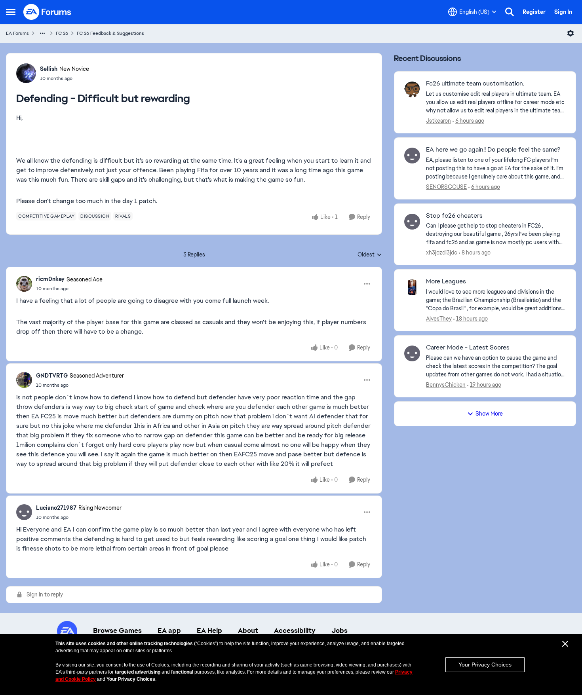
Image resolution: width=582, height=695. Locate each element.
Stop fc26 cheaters (454, 216)
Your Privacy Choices (485, 664)
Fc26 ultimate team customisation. (475, 83)
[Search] (509, 12)
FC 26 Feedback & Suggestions (110, 33)
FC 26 (62, 33)
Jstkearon (438, 120)
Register (534, 11)
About (248, 630)
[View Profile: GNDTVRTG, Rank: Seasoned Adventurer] (24, 380)
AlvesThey (439, 318)
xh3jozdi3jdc (441, 252)
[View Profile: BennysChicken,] (412, 353)
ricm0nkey (50, 279)
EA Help (209, 630)
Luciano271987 (56, 507)
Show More (489, 413)
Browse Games (117, 630)
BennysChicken (446, 384)
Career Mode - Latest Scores (468, 347)
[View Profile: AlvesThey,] (412, 287)
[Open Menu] (570, 33)
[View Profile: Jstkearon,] (412, 89)
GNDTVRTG (52, 375)
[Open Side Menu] (10, 12)
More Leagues (446, 281)
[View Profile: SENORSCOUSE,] (412, 155)
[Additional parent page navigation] (42, 33)
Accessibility (295, 630)
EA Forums (17, 33)
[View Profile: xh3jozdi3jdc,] (412, 222)
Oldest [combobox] (370, 255)
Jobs (339, 630)
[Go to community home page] (47, 12)
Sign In (563, 11)
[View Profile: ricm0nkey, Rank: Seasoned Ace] (24, 284)
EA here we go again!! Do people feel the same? (493, 150)
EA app (169, 630)
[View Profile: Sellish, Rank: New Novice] (26, 73)
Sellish (48, 68)
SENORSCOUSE (446, 186)
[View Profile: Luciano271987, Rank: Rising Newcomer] (24, 512)
